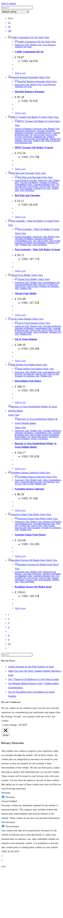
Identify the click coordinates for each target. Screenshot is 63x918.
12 (9, 22)
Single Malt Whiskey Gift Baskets (44, 436)
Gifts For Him (51, 134)
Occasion (18, 138)
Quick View (43, 37)
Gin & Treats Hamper (26, 339)
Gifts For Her (38, 134)
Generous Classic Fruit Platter (30, 534)
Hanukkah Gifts (39, 136)
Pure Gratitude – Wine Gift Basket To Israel (37, 249)
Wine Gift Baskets (52, 140)
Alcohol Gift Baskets (23, 128)
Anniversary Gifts (22, 45)
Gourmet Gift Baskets (23, 136)
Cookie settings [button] (9, 725)
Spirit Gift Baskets (40, 332)
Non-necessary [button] (8, 822)
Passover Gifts (29, 138)
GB (31, 134)
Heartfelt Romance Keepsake (29, 91)
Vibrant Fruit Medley (26, 293)
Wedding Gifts (38, 140)
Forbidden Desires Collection (29, 489)
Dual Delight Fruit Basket (28, 381)
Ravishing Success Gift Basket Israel (33, 587)
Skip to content (8, 3)
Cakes (45, 480)
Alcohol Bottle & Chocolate (26, 180)
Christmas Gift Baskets (24, 132)
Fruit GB (41, 284)
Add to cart (20, 73)
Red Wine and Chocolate (27, 195)
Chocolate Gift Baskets (46, 130)
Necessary (10, 797)
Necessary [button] (6, 793)
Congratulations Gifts (42, 132)
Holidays (50, 136)
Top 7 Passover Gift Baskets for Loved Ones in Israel (33, 679)
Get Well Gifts (20, 186)
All (9, 31)
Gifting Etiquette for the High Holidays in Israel (31, 666)
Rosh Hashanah (42, 138)
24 (9, 26)
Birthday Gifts (36, 45)
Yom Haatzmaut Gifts (23, 142)
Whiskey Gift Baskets (39, 438)
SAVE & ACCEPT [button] (10, 851)
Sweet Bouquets (49, 45)
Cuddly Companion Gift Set (29, 51)
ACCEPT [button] (22, 725)
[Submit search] (34, 8)
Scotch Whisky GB (22, 436)
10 (9, 644)
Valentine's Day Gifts (23, 47)
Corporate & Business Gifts (44, 184)
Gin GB (57, 330)
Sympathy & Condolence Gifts (27, 376)
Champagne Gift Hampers (25, 130)
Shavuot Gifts (55, 138)
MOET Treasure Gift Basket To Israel (34, 147)
